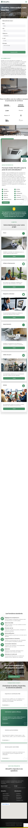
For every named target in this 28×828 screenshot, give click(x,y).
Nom (3, 23)
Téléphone (4, 33)
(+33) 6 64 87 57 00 (5, 787)
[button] (26, 2)
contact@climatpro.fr (20, 787)
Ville (3, 28)
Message (4, 43)
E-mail (3, 38)
